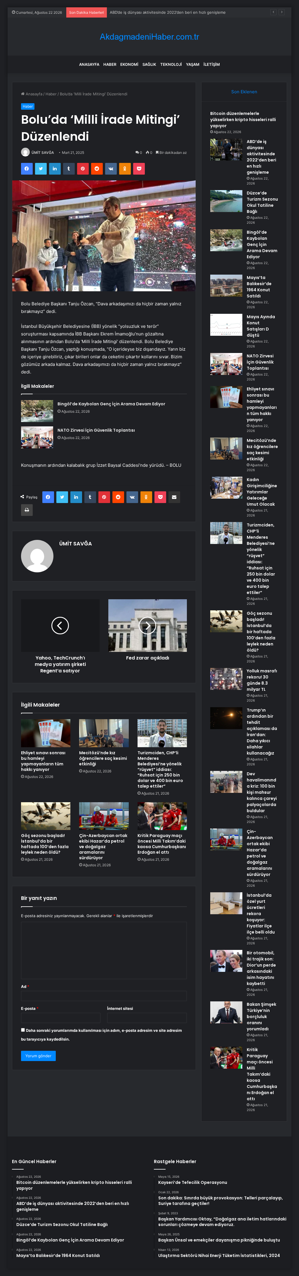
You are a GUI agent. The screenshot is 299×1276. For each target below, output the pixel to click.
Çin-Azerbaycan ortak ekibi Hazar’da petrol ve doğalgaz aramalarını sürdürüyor (103, 847)
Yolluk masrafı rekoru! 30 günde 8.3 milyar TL (262, 680)
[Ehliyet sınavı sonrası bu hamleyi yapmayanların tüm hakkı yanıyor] (46, 733)
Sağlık (149, 64)
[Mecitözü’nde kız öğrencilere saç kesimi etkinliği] (104, 733)
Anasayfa (89, 64)
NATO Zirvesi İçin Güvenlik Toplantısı (96, 430)
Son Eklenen (244, 91)
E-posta (30, 1008)
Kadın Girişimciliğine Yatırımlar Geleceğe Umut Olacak (262, 492)
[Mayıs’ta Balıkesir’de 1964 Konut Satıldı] (226, 286)
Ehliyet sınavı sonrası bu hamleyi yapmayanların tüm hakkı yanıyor (43, 761)
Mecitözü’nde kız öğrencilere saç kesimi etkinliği (103, 758)
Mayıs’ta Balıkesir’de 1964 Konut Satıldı (259, 287)
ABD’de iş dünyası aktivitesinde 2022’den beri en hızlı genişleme (261, 157)
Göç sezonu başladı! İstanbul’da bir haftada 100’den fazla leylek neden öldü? (45, 844)
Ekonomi (129, 64)
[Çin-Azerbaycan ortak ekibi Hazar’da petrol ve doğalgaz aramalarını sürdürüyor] (104, 816)
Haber (109, 64)
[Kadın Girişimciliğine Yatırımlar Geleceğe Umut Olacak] (226, 488)
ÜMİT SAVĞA (43, 152)
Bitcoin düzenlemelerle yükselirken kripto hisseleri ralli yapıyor (243, 120)
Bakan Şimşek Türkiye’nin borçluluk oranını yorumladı (261, 1016)
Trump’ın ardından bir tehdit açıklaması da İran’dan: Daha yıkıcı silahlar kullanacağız (262, 731)
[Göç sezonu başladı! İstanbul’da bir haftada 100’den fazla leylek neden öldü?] (46, 816)
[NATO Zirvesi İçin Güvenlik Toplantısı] (37, 437)
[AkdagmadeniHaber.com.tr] (149, 37)
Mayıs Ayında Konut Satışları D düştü (261, 326)
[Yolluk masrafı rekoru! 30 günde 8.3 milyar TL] (226, 679)
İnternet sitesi (120, 1008)
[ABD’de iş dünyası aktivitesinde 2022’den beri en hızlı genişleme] (226, 150)
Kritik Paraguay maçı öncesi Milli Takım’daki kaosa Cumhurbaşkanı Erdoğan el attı (162, 844)
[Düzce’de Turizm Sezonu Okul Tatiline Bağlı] (226, 201)
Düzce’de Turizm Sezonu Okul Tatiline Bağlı (148, 12)
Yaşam (192, 64)
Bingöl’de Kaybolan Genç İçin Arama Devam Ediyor (111, 404)
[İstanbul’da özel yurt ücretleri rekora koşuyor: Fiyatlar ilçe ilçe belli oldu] (226, 903)
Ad (25, 986)
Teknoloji (171, 64)
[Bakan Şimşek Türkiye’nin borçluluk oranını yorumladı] (226, 1012)
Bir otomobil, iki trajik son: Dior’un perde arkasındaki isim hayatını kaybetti (261, 968)
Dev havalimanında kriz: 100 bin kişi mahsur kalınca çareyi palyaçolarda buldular (262, 792)
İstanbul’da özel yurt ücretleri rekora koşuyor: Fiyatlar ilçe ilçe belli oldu (261, 913)
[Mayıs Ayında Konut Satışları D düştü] (226, 325)
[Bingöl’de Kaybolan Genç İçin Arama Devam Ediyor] (37, 411)
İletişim (212, 64)
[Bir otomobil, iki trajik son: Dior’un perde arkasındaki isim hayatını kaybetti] (226, 961)
